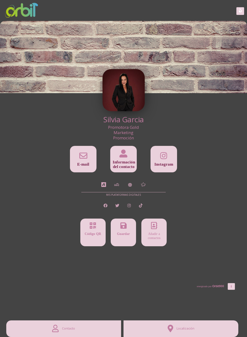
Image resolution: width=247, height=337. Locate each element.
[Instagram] (164, 157)
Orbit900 (218, 286)
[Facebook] (106, 205)
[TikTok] (141, 205)
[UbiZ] (116, 185)
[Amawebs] (130, 185)
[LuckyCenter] (143, 185)
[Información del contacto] (123, 155)
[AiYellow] (103, 184)
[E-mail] (83, 157)
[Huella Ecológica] (240, 11)
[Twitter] (117, 205)
